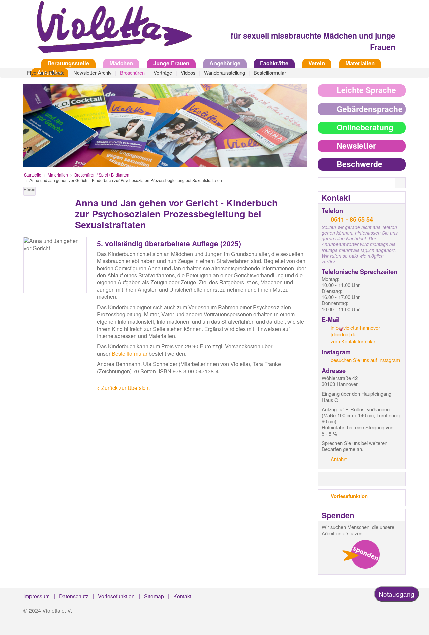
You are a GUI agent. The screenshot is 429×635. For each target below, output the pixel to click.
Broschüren (132, 72)
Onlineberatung (364, 127)
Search (404, 183)
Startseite (28, 63)
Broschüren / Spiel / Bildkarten (101, 175)
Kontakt (182, 596)
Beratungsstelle (68, 63)
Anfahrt (339, 459)
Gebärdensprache (369, 108)
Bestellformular (270, 72)
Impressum (36, 596)
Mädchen (121, 63)
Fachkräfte (274, 63)
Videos (188, 72)
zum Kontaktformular (353, 341)
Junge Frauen (171, 63)
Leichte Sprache (366, 89)
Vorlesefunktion (349, 496)
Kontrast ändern (302, 192)
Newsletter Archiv (92, 72)
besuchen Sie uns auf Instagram (365, 359)
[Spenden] (361, 554)
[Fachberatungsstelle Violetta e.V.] (110, 31)
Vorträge (163, 72)
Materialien (360, 63)
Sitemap (154, 596)
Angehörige (224, 63)
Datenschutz (73, 596)
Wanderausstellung (224, 72)
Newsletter (356, 145)
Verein (316, 63)
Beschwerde (359, 163)
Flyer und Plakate (46, 72)
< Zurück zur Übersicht (123, 387)
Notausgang (396, 593)
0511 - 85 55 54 (352, 219)
